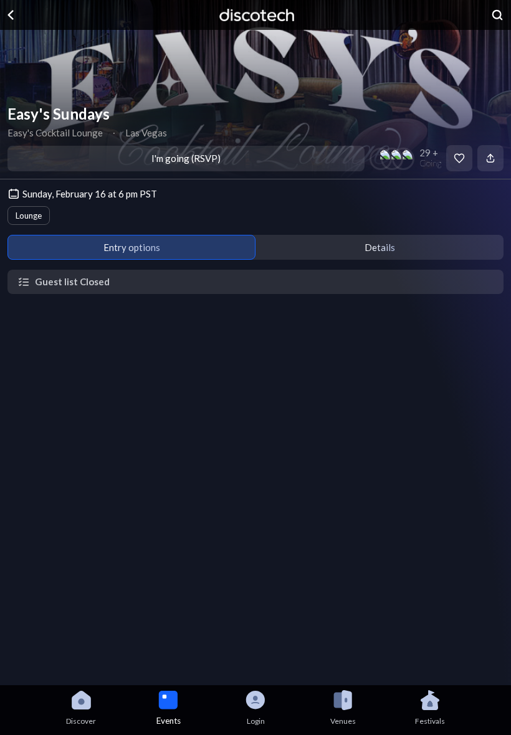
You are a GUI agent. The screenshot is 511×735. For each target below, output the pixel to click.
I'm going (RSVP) (186, 158)
